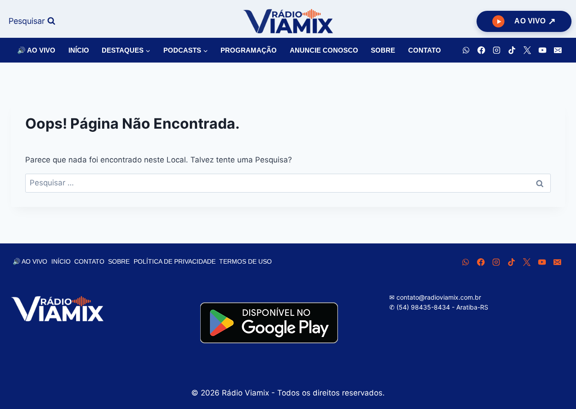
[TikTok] (511, 50)
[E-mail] (557, 50)
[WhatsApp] (465, 50)
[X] (527, 50)
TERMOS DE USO (245, 261)
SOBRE (383, 50)
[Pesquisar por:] (288, 182)
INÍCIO (78, 50)
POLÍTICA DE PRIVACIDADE (175, 261)
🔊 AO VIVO (36, 50)
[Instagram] (496, 50)
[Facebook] (481, 50)
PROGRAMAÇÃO (248, 50)
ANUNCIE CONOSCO (324, 50)
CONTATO (424, 50)
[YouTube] (542, 50)
